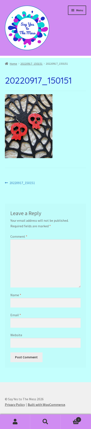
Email (15, 315)
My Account (15, 422)
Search (45, 422)
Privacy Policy (15, 404)
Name (15, 295)
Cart (70, 418)
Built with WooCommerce (46, 404)
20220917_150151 (31, 64)
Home (13, 64)
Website (16, 335)
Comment (18, 236)
